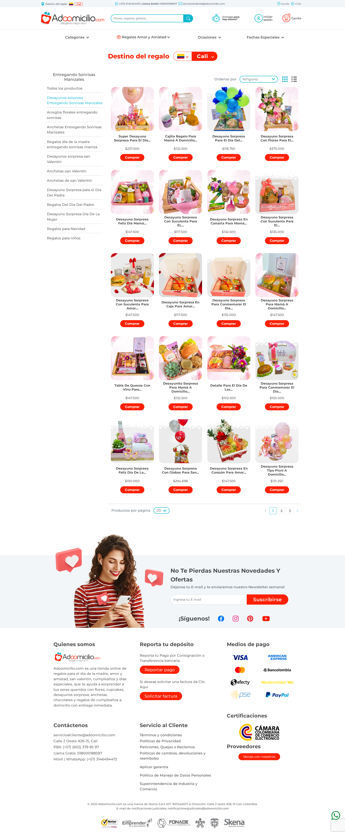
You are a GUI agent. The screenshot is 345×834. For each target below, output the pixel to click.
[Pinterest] (250, 618)
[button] (71, 4)
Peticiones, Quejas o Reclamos (167, 747)
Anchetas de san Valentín (69, 180)
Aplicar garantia (154, 767)
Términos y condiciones (161, 735)
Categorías (75, 37)
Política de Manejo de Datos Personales (175, 775)
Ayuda (285, 3)
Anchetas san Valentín (66, 171)
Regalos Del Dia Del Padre (70, 204)
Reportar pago (160, 669)
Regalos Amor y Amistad (144, 37)
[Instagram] (235, 618)
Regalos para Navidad (66, 229)
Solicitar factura (161, 696)
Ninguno (250, 79)
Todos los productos (64, 88)
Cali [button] (79, 4)
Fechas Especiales (264, 37)
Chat (298, 3)
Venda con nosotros (259, 757)
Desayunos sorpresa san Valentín (68, 159)
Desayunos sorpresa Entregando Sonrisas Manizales (74, 100)
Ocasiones (207, 37)
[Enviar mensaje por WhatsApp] (335, 815)
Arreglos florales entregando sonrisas (72, 114)
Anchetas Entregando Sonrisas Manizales (74, 129)
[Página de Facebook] (221, 618)
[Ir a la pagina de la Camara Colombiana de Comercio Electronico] (259, 732)
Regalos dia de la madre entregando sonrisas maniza (72, 144)
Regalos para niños (63, 238)
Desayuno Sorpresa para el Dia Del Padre (74, 192)
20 (159, 510)
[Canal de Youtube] (266, 618)
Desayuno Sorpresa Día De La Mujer (73, 216)
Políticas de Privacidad (160, 741)
